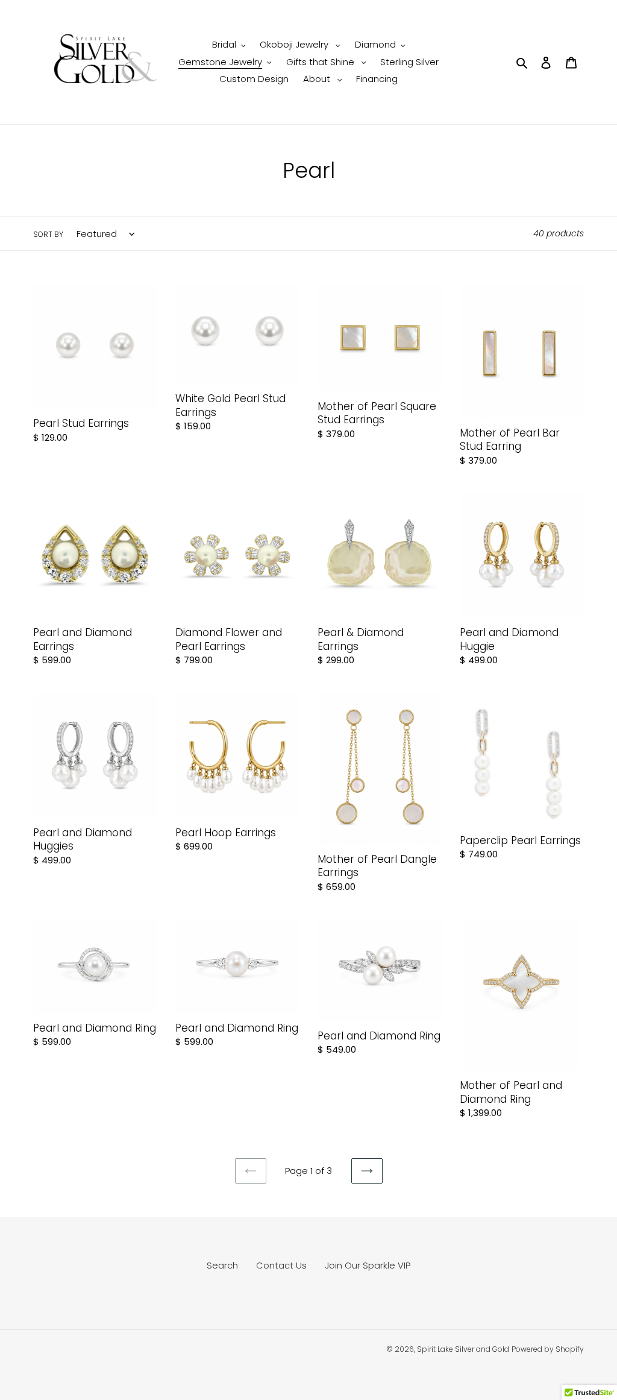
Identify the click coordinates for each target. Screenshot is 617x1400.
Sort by (48, 234)
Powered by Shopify (548, 1349)
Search (222, 1265)
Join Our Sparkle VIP (367, 1265)
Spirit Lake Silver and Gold (463, 1349)
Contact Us (281, 1265)
